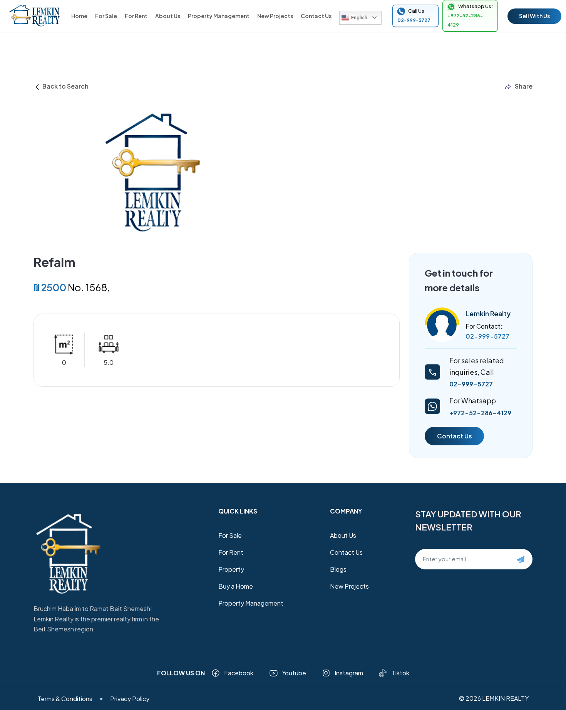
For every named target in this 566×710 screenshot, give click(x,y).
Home (79, 15)
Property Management (219, 15)
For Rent (136, 15)
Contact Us (316, 15)
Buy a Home (235, 586)
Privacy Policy (129, 699)
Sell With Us (534, 15)
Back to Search (65, 86)
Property (231, 569)
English (359, 17)
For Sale (106, 15)
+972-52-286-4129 (480, 413)
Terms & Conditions (64, 699)
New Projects (275, 15)
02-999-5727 (487, 336)
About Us (167, 15)
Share (524, 86)
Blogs (338, 569)
